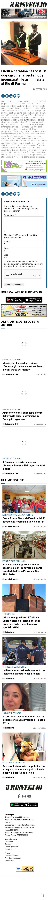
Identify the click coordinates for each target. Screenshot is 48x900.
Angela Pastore (11, 526)
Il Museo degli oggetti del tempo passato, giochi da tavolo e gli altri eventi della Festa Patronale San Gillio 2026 (22, 569)
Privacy (8, 853)
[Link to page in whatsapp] (18, 96)
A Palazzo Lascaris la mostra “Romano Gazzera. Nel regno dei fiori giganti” (23, 465)
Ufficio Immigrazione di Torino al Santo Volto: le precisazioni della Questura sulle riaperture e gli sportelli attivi (21, 622)
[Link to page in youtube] (29, 796)
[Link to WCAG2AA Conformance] (24, 869)
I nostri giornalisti (11, 847)
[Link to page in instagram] (24, 796)
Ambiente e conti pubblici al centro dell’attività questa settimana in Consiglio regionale (22, 416)
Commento (10, 215)
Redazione (9, 632)
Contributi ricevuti (11, 855)
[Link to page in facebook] (3, 96)
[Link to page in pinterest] (14, 96)
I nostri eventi (10, 849)
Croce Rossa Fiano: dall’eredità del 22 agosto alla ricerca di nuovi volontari (24, 520)
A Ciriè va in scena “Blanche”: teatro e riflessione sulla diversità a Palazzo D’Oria (23, 720)
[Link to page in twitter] (7, 96)
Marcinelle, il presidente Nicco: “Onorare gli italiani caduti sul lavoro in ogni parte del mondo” (23, 366)
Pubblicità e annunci (13, 858)
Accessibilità (9, 861)
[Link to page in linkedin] (11, 96)
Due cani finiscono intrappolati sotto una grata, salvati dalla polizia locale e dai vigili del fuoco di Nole (23, 769)
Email (6, 249)
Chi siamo (9, 841)
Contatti (8, 844)
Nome (7, 243)
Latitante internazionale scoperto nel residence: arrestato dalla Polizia (23, 672)
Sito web (6, 256)
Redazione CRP (11, 374)
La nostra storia (11, 839)
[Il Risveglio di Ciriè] (28, 5)
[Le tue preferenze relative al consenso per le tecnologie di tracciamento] (43, 895)
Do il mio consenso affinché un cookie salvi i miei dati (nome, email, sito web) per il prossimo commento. (24, 263)
